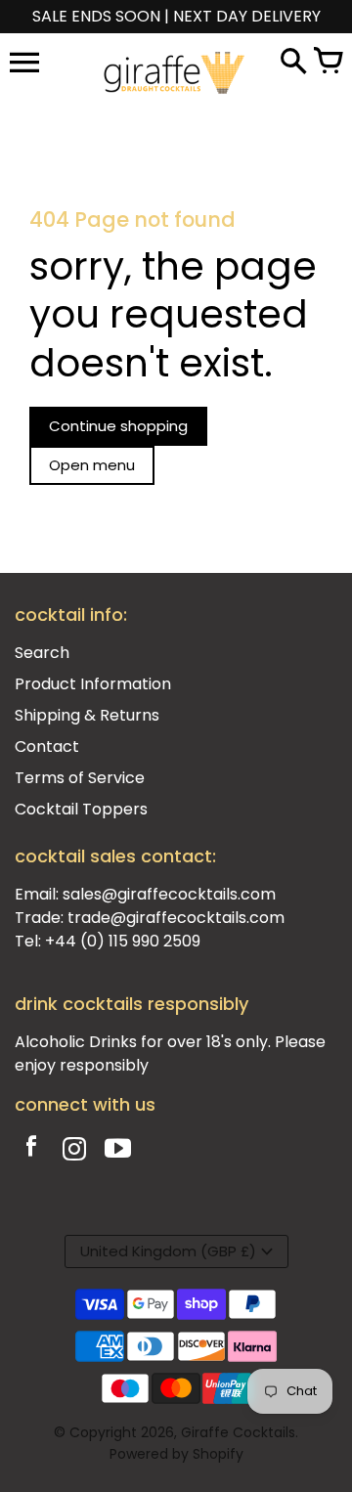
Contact (47, 746)
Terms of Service (80, 778)
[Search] (293, 62)
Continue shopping (118, 426)
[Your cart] (327, 62)
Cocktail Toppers (81, 809)
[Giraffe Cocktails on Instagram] (74, 1151)
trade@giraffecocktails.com (176, 917)
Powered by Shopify (176, 1454)
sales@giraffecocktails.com (169, 894)
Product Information (93, 684)
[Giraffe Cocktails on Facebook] (31, 1151)
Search (42, 652)
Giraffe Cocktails (238, 1432)
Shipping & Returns (87, 715)
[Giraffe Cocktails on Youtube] (117, 1151)
